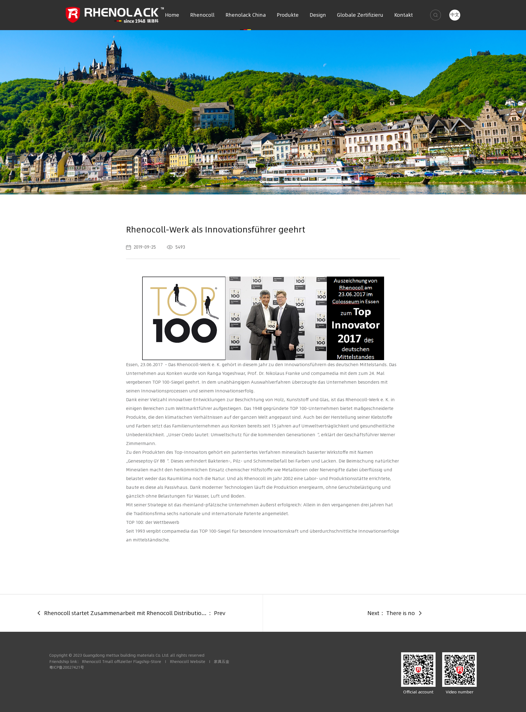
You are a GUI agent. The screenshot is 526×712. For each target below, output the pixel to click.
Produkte (288, 15)
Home (172, 15)
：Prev (152, 613)
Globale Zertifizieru (360, 15)
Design (318, 15)
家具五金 (221, 661)
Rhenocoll (202, 15)
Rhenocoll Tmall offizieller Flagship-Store (121, 661)
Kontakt (403, 15)
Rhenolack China (245, 15)
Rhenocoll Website (187, 661)
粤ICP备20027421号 (66, 667)
